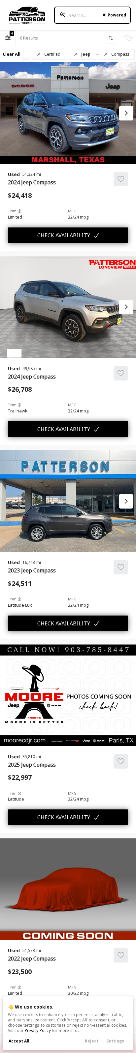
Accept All (19, 1041)
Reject (91, 1041)
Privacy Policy (38, 1030)
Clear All (11, 54)
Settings (115, 1041)
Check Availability (63, 235)
